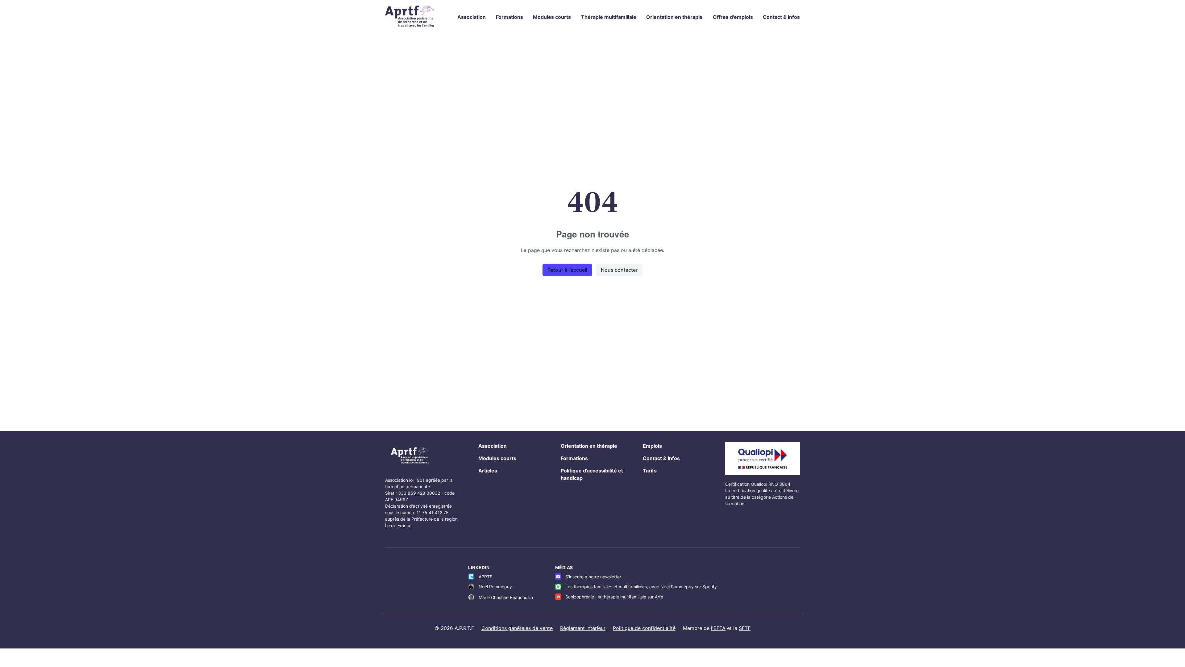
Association (471, 17)
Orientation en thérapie (674, 17)
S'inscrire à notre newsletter (593, 576)
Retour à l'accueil (567, 270)
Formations (509, 17)
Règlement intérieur (582, 628)
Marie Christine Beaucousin (506, 597)
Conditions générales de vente (517, 628)
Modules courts (552, 17)
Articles (487, 471)
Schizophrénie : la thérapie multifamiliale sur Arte (614, 596)
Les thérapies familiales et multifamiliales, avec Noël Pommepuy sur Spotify (641, 586)
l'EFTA (718, 628)
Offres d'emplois (733, 17)
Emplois (652, 446)
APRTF (485, 576)
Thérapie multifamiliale (608, 17)
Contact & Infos (781, 17)
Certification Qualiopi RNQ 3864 (757, 484)
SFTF (744, 628)
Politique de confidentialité (644, 628)
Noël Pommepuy (495, 586)
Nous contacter (619, 270)
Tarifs (650, 471)
